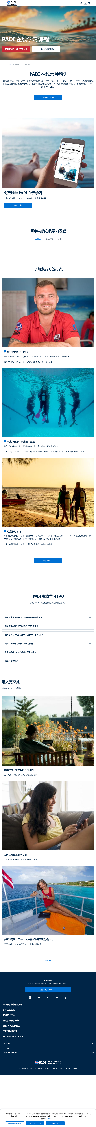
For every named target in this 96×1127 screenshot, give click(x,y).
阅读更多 (48, 960)
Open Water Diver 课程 (15, 49)
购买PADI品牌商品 (11, 1025)
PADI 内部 (7, 1044)
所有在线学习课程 (46, 49)
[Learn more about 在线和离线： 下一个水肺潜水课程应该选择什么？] (48, 908)
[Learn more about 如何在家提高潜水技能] (48, 823)
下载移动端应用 (10, 1031)
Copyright (47, 1068)
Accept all (55, 1123)
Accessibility (38, 1068)
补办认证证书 (9, 1009)
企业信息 (6, 1048)
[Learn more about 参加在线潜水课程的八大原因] (48, 738)
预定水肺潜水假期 (11, 1020)
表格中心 (55, 1068)
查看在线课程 (48, 97)
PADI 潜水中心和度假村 (11, 1052)
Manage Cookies (14, 1123)
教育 (10, 64)
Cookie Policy (50, 1118)
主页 (3, 64)
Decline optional (35, 1123)
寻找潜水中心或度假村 (13, 1004)
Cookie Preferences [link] (71, 1068)
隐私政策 (29, 1068)
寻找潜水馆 (48, 560)
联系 (61, 1068)
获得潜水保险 (9, 1015)
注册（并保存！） (48, 989)
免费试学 (18, 205)
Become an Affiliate (13, 1036)
